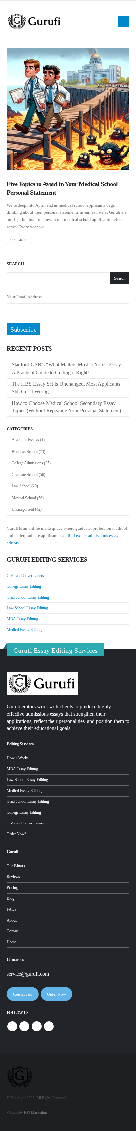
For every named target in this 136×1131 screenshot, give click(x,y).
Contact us (22, 994)
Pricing (12, 888)
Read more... (19, 240)
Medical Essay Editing (24, 629)
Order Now (56, 994)
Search (15, 263)
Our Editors (16, 866)
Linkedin (49, 1026)
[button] (108, 21)
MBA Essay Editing (22, 619)
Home (11, 942)
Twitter (24, 1026)
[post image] (68, 109)
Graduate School (25, 474)
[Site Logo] (35, 21)
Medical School (24, 498)
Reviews (13, 877)
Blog (10, 899)
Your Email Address (24, 296)
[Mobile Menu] (123, 21)
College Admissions (27, 463)
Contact (12, 931)
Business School (25, 451)
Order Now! (16, 834)
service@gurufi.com (28, 974)
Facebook (12, 1026)
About (12, 920)
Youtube (37, 1026)
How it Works (18, 758)
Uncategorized (23, 509)
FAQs (11, 909)
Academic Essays (25, 439)
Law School (21, 486)
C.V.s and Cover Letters (25, 575)
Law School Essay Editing (27, 608)
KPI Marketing (35, 1112)
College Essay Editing (24, 586)
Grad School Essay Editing (28, 597)
